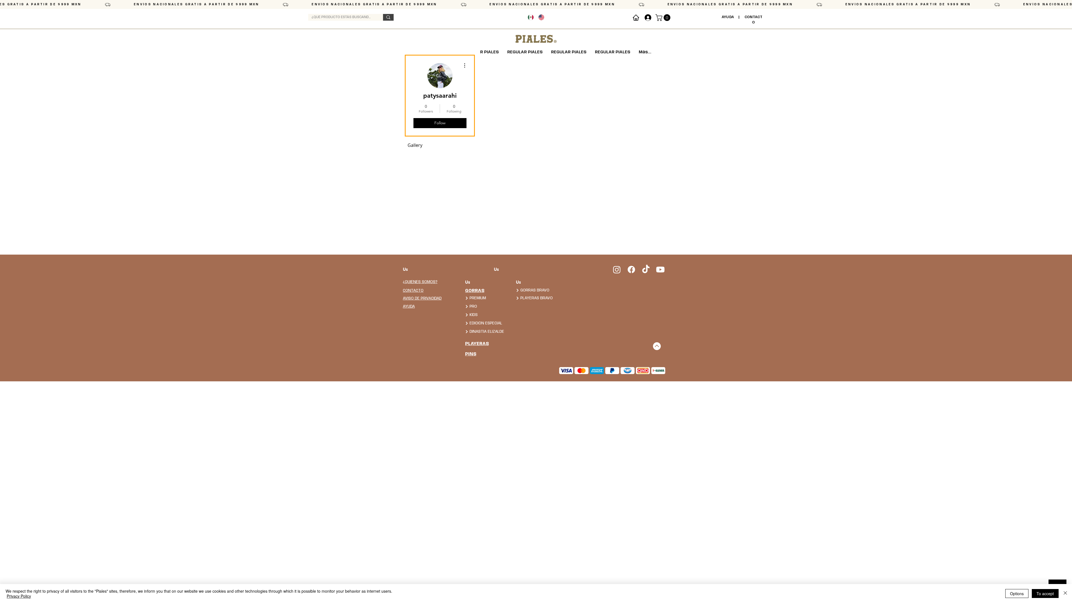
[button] (663, 17)
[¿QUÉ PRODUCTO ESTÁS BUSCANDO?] (388, 17)
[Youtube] (660, 269)
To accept (1045, 593)
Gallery (415, 145)
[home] (635, 17)
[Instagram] (617, 269)
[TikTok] (646, 269)
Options (1017, 593)
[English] (541, 17)
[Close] (1065, 593)
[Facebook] (631, 269)
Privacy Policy (19, 596)
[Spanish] (530, 17)
